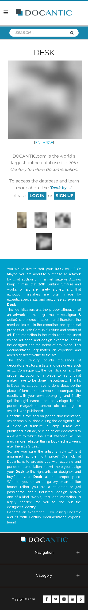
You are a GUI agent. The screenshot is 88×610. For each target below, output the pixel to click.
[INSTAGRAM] (64, 599)
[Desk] (22, 220)
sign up (64, 195)
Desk (44, 52)
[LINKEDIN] (72, 599)
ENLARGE (44, 142)
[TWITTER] (55, 599)
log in (37, 195)
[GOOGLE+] (80, 599)
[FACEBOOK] (47, 599)
